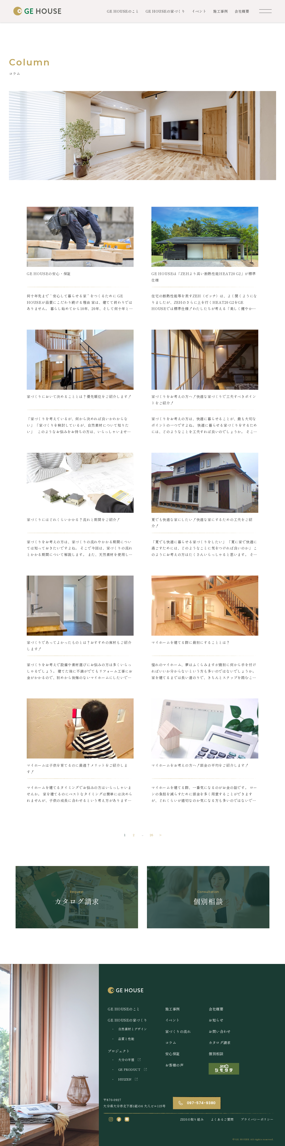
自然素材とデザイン (132, 1029)
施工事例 (220, 11)
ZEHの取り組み (192, 1119)
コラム (170, 1043)
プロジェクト (119, 1051)
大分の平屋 (126, 1059)
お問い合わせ (220, 1031)
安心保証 (172, 1054)
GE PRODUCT (129, 1069)
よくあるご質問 (222, 1119)
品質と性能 (126, 1038)
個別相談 (216, 1054)
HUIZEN (125, 1079)
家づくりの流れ (178, 1031)
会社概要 (241, 11)
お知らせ (216, 1020)
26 (151, 835)
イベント (199, 11)
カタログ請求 (220, 1043)
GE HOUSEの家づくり (165, 11)
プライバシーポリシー (257, 1119)
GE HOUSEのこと (123, 11)
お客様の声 (174, 1065)
